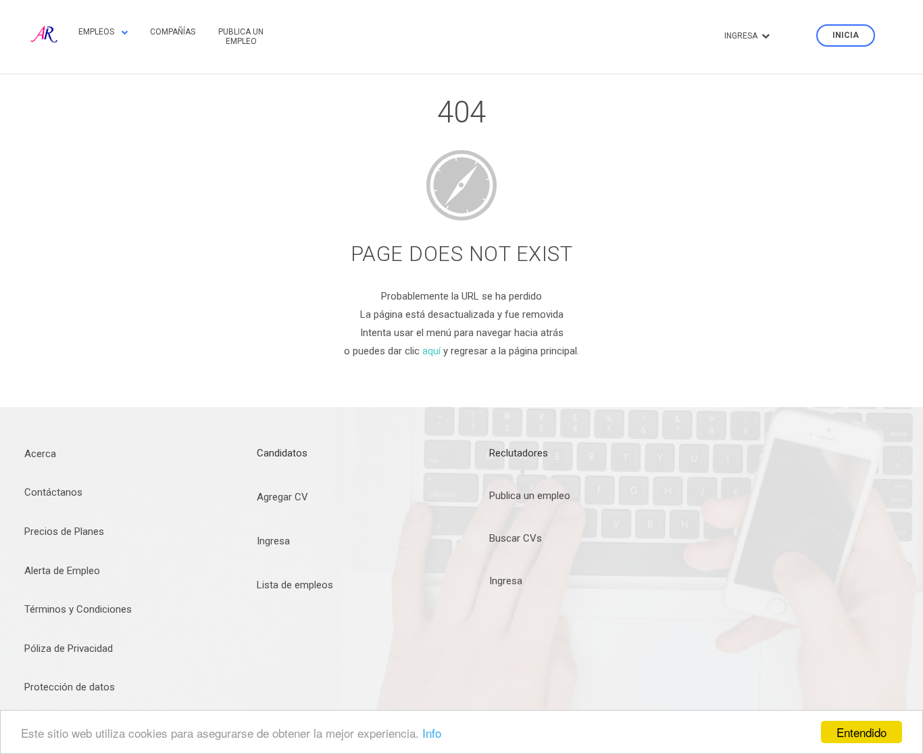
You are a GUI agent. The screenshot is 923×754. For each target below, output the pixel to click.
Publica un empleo (241, 36)
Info (431, 732)
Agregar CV (282, 497)
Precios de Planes (64, 531)
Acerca (40, 454)
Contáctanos (53, 492)
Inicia (845, 36)
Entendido (862, 732)
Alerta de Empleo (62, 571)
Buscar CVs (515, 538)
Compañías (172, 32)
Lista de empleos (295, 585)
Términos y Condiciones (78, 609)
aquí (431, 351)
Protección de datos (69, 687)
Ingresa (273, 541)
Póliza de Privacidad (68, 648)
